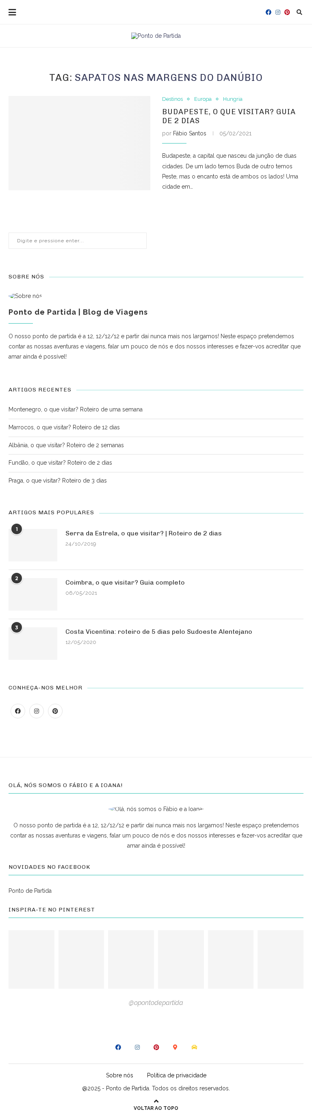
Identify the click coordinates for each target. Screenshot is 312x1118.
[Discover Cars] (194, 1047)
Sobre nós (119, 1075)
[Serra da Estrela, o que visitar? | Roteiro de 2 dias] (33, 545)
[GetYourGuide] (175, 1047)
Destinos (172, 99)
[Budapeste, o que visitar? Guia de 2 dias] (79, 143)
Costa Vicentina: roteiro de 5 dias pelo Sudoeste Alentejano (158, 631)
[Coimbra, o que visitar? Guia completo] (33, 594)
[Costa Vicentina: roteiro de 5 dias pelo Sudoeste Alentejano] (33, 643)
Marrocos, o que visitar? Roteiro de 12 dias (64, 427)
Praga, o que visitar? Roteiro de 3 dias (58, 480)
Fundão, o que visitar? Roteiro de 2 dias (60, 462)
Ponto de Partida (30, 890)
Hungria (233, 99)
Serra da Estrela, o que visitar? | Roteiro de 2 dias (143, 533)
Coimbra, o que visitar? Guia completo (125, 582)
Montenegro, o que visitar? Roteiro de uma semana (76, 409)
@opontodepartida (156, 1003)
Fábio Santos (189, 133)
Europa (203, 99)
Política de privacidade (176, 1075)
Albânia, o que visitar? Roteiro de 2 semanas (66, 445)
